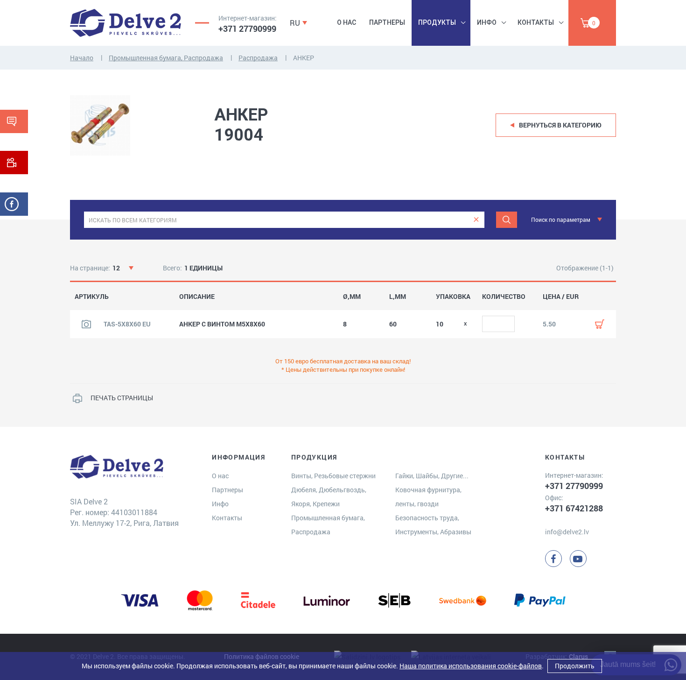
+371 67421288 (574, 508)
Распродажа (258, 57)
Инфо (487, 22)
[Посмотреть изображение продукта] (86, 324)
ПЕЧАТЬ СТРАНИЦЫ (122, 397)
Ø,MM (352, 296)
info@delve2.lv (567, 531)
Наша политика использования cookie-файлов (470, 665)
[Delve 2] (125, 23)
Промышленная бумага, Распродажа (166, 57)
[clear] (476, 220)
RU (295, 23)
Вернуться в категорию (560, 124)
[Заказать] (599, 324)
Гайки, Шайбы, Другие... (432, 475)
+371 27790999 (247, 28)
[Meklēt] (506, 220)
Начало (81, 57)
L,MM (397, 296)
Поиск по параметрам (560, 219)
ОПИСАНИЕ (197, 296)
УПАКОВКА (453, 296)
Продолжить (575, 665)
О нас (346, 22)
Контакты (536, 22)
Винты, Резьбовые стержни (333, 475)
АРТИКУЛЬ (92, 296)
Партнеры (387, 22)
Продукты (437, 22)
